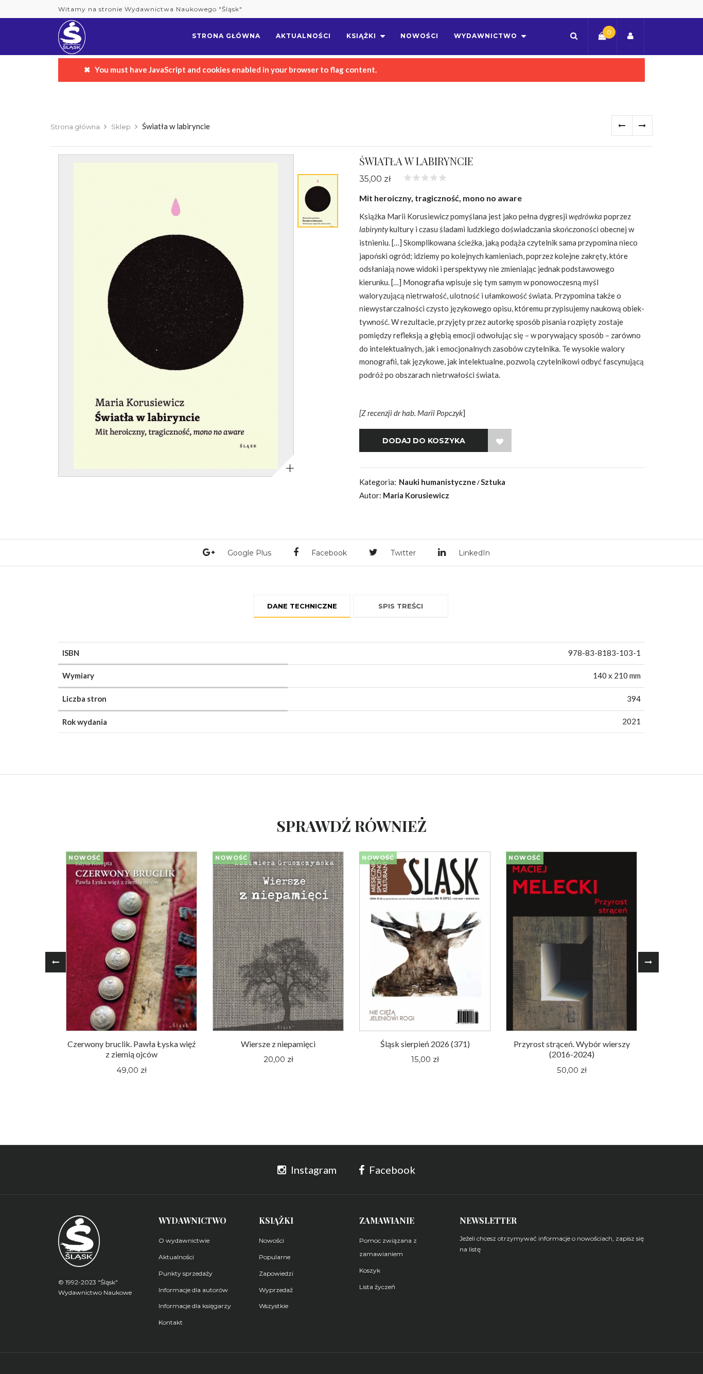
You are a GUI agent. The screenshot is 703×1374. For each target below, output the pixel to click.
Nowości (271, 1240)
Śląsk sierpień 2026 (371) (425, 1044)
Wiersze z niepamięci (278, 1044)
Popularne (274, 1257)
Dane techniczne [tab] (302, 606)
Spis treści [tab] (400, 606)
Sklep (121, 127)
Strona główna (75, 127)
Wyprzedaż (276, 1290)
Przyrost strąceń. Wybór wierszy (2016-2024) (572, 1049)
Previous (55, 962)
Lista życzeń (377, 1287)
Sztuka (493, 481)
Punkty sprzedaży (186, 1273)
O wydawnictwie (184, 1240)
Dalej (642, 125)
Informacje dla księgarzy (195, 1306)
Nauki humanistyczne (437, 481)
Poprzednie (621, 125)
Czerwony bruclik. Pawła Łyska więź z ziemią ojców (131, 1049)
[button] (574, 36)
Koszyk (369, 1270)
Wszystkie (273, 1306)
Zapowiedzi (276, 1273)
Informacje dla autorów (193, 1290)
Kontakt (171, 1322)
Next (648, 962)
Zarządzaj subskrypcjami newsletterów (526, 1271)
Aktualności (176, 1257)
